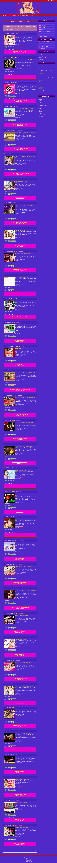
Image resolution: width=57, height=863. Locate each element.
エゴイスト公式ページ (20, 415)
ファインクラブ (10, 516)
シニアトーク (10, 153)
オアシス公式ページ (20, 512)
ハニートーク (10, 636)
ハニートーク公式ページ (20, 655)
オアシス (9, 491)
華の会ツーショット (11, 33)
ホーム (4, 15)
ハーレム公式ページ (19, 246)
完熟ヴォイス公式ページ (20, 390)
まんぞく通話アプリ (11, 346)
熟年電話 (9, 322)
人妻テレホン (10, 825)
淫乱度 (40, 108)
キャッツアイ (10, 683)
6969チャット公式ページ (19, 486)
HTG (8, 106)
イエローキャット (11, 754)
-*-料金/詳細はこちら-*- (19, 68)
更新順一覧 (42, 29)
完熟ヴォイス (10, 369)
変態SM (40, 110)
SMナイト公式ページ (20, 608)
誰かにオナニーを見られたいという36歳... (47, 70)
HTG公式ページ (20, 125)
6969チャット (10, 467)
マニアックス (10, 730)
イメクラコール (10, 298)
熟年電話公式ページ (20, 341)
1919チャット (10, 251)
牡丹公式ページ (19, 463)
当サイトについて (33, 15)
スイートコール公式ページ (20, 559)
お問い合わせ (41, 59)
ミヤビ (8, 660)
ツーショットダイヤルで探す (44, 41)
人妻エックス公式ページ (19, 149)
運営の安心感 (41, 116)
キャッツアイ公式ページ (19, 703)
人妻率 (40, 102)
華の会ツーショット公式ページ (20, 52)
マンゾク (9, 420)
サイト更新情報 (41, 56)
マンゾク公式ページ (19, 439)
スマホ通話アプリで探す (43, 46)
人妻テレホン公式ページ (19, 844)
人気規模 (40, 113)
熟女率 (40, 100)
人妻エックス (10, 130)
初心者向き (41, 111)
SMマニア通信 (10, 613)
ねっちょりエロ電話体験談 (23, 15)
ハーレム (9, 227)
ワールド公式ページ (20, 795)
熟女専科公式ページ (20, 101)
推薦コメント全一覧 (42, 57)
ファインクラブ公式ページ (20, 535)
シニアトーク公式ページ (19, 174)
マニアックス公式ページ (20, 749)
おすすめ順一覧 (42, 25)
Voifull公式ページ (20, 294)
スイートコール (10, 540)
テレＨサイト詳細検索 (43, 36)
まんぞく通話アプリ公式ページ (19, 365)
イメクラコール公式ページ (20, 317)
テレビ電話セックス (42, 105)
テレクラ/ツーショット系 (12, 46)
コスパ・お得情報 (42, 114)
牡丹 (8, 444)
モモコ (8, 800)
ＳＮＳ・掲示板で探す (43, 48)
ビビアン (8, 57)
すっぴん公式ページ (19, 726)
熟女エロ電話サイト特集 (12, 15)
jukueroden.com (28, 860)
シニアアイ (9, 202)
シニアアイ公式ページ (20, 223)
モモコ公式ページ (20, 820)
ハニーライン (10, 564)
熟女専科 (8, 82)
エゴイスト (9, 395)
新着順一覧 (42, 27)
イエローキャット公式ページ (20, 772)
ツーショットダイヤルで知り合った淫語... (47, 77)
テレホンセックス (42, 103)
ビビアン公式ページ (20, 77)
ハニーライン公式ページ (20, 583)
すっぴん (9, 707)
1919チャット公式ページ (20, 270)
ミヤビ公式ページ (20, 679)
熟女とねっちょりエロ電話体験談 (45, 31)
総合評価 (40, 99)
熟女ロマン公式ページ (20, 198)
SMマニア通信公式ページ (19, 632)
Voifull (8, 274)
